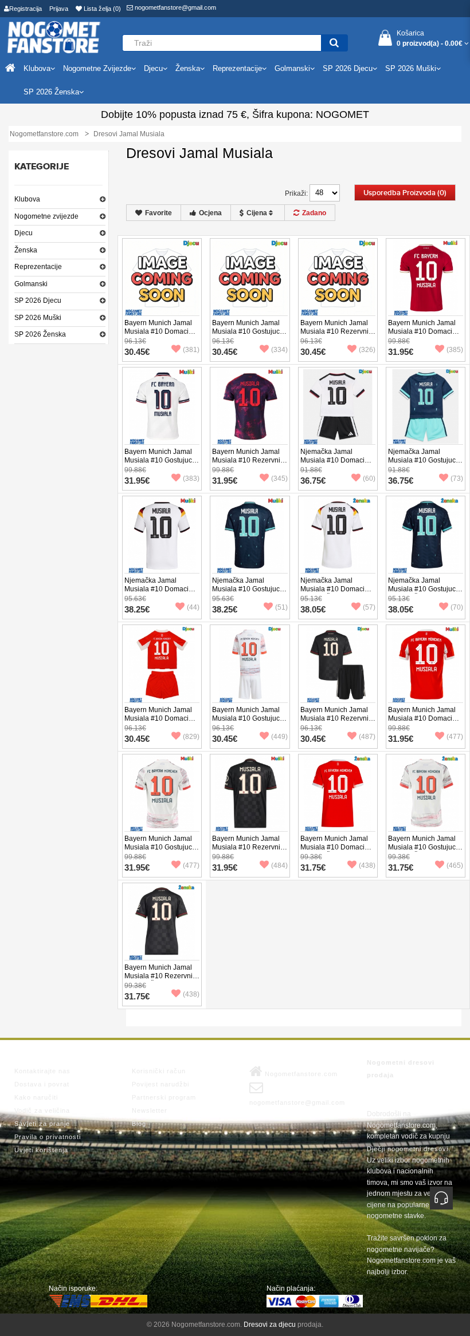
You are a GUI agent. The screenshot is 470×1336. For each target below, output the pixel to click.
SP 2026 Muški (37, 318)
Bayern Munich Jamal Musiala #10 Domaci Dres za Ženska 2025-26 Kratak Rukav (334, 851)
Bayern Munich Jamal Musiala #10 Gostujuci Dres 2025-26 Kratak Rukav (159, 851)
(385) (454, 350)
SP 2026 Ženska (40, 334)
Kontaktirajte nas (42, 1071)
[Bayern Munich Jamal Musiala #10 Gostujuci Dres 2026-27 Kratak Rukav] (161, 406)
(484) (279, 865)
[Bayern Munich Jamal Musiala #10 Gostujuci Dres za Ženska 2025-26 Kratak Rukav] (425, 793)
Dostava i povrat (41, 1084)
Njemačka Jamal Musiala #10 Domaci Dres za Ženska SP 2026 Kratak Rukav (332, 593)
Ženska (25, 250)
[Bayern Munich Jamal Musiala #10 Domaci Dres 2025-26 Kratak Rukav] (425, 664)
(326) (367, 350)
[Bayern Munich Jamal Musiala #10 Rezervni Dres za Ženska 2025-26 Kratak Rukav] (161, 922)
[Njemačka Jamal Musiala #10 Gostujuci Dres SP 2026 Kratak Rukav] (249, 535)
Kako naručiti (36, 1097)
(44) (193, 607)
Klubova (27, 199)
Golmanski (31, 284)
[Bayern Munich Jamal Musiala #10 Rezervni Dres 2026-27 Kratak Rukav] (249, 406)
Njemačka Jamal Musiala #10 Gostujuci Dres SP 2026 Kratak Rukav (246, 593)
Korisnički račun (159, 1071)
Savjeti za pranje (42, 1123)
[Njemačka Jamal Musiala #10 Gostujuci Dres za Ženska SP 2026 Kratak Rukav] (425, 535)
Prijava (58, 8)
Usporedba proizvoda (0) (404, 192)
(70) (457, 607)
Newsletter (149, 1110)
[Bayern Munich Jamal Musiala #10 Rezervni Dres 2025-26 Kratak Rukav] (249, 793)
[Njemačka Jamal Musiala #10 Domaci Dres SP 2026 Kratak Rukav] (161, 535)
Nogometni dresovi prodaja (400, 1068)
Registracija (25, 8)
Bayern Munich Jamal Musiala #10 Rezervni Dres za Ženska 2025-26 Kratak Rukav (158, 980)
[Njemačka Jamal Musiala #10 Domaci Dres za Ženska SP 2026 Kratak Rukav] (337, 535)
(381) (191, 350)
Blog (139, 1123)
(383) (191, 479)
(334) (279, 350)
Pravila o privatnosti (47, 1136)
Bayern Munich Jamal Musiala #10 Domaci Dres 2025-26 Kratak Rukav (422, 723)
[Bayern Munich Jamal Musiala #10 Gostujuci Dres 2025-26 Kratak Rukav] (161, 793)
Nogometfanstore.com (300, 1073)
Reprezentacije (38, 267)
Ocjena (210, 213)
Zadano (314, 213)
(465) (454, 865)
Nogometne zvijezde (46, 216)
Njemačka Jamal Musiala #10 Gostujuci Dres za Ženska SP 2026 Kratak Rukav (422, 593)
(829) (191, 737)
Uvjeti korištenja (41, 1150)
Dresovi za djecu (270, 1325)
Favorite (158, 213)
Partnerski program (164, 1097)
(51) (281, 607)
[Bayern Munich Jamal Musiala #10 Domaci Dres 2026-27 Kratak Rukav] (425, 277)
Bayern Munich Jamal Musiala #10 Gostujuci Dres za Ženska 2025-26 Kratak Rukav (422, 851)
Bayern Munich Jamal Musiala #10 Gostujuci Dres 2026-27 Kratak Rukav (159, 464)
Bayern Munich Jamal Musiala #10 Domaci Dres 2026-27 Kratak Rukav (422, 336)
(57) (369, 607)
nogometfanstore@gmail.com (174, 7)
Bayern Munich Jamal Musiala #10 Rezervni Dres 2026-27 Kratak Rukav (246, 464)
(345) (279, 479)
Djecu (23, 233)
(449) (279, 737)
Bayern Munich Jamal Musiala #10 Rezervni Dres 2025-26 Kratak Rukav (246, 851)
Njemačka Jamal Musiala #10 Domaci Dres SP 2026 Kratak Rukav (157, 593)
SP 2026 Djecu (37, 301)
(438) (367, 865)
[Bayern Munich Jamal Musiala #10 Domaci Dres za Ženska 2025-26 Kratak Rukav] (337, 793)
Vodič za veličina (42, 1110)
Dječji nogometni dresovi (407, 1148)
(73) (457, 479)
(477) (454, 737)
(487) (367, 737)
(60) (369, 479)
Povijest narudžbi (160, 1084)
